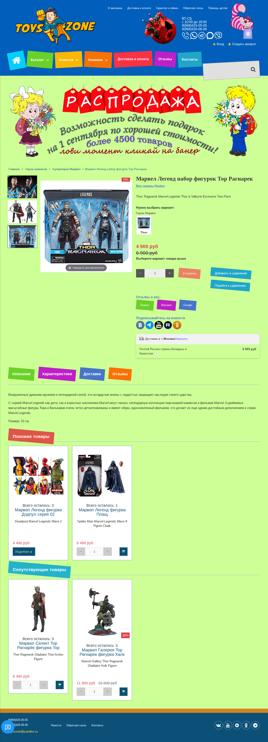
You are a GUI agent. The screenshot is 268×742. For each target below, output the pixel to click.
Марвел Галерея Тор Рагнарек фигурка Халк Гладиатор (102, 654)
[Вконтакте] (140, 328)
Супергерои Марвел (66, 169)
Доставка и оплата (139, 8)
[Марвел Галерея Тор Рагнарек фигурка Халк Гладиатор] (102, 612)
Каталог (37, 60)
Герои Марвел (146, 213)
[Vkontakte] (218, 725)
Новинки (95, 60)
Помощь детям (217, 8)
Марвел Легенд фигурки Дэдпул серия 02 (38, 512)
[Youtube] (159, 328)
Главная (14, 169)
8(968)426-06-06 (194, 29)
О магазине (115, 8)
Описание (21, 374)
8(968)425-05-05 (194, 25)
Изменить (181, 338)
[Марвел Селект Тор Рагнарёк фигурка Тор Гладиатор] (38, 609)
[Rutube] (168, 328)
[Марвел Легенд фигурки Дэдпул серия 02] (38, 475)
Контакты (190, 59)
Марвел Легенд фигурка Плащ (102, 512)
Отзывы (165, 59)
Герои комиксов (36, 169)
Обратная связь (193, 8)
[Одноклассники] (177, 328)
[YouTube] (228, 725)
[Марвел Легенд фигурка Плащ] (102, 475)
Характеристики (57, 374)
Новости (66, 60)
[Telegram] (149, 328)
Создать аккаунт (244, 44)
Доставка (92, 374)
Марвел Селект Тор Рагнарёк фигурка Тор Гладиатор (38, 647)
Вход (220, 44)
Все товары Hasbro (150, 185)
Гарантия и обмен (167, 8)
